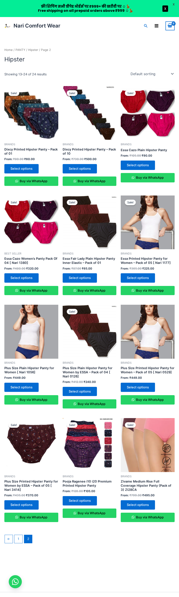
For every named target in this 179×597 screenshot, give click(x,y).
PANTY (20, 50)
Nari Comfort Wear (37, 25)
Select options (21, 169)
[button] (146, 26)
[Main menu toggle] (156, 25)
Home (8, 50)
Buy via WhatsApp (33, 181)
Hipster (33, 50)
